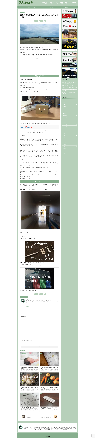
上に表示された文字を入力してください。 (27, 340)
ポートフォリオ (67, 3)
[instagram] (28, 306)
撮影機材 (61, 3)
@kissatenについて (45, 3)
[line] (45, 21)
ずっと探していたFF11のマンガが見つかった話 (69, 87)
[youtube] (30, 306)
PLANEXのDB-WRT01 (25, 127)
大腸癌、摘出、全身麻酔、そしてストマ (27, 407)
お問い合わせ (74, 3)
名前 (22, 330)
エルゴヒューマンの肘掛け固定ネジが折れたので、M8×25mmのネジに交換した (69, 83)
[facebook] (37, 21)
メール (22, 334)
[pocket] (40, 21)
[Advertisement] (39, 67)
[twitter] (35, 21)
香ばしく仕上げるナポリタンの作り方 (68, 85)
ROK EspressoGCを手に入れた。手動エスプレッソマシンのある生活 (69, 90)
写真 (57, 3)
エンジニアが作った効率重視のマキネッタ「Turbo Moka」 (69, 93)
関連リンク (52, 3)
